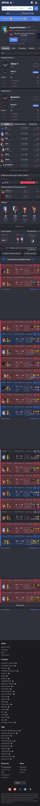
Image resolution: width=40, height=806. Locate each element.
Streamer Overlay (7, 722)
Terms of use (5, 770)
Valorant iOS (5, 743)
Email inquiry (5, 775)
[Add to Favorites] (33, 27)
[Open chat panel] (38, 36)
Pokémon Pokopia (7, 684)
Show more (20, 605)
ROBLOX (4, 678)
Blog (2, 652)
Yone (6, 143)
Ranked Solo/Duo (20, 124)
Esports (3, 717)
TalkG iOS (4, 754)
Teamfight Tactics (7, 666)
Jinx (6, 133)
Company (4, 650)
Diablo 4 (4, 699)
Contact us (5, 777)
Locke (7, 149)
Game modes (20, 19)
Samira (7, 159)
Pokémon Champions (8, 671)
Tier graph (23, 40)
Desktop (4, 707)
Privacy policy (6, 767)
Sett (6, 138)
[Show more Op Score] (38, 248)
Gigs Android (5, 746)
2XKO (3, 702)
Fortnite (4, 696)
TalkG (3, 715)
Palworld (4, 668)
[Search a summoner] (30, 8)
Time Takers (5, 704)
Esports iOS (5, 759)
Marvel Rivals (5, 686)
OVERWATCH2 (6, 681)
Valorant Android (7, 741)
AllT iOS (4, 738)
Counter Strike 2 (6, 694)
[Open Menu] (36, 2)
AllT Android (5, 736)
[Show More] (12, 2)
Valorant (4, 673)
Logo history (5, 655)
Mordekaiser (9, 164)
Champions (7, 19)
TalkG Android (6, 751)
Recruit (22, 772)
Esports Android (6, 756)
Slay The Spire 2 (6, 691)
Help (2, 772)
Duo (2, 712)
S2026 (7, 124)
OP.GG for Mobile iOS (8, 733)
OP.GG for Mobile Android (9, 730)
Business (23, 767)
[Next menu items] (29, 18)
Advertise (23, 770)
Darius (7, 154)
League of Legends (7, 663)
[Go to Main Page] (5, 2)
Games (3, 709)
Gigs (2, 720)
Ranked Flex (33, 124)
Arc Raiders (5, 689)
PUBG (3, 676)
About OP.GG (5, 647)
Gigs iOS (4, 748)
